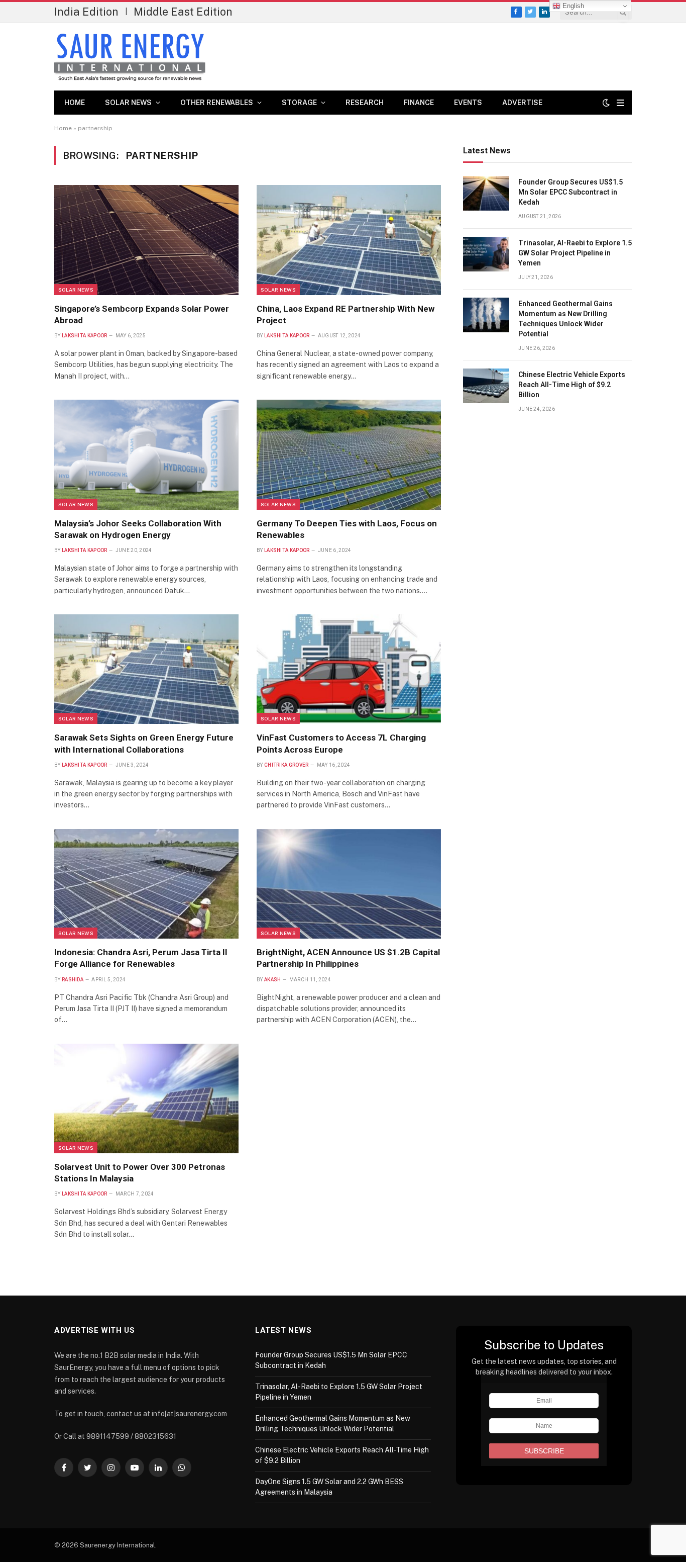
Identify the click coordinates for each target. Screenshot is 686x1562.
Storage (299, 103)
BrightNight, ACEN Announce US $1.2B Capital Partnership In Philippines (348, 958)
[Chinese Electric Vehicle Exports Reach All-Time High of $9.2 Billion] (486, 386)
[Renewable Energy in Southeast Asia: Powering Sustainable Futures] (129, 56)
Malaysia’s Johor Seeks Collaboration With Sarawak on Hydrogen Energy (137, 529)
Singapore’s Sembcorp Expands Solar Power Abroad (141, 314)
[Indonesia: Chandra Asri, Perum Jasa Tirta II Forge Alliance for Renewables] (146, 884)
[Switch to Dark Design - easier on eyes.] (606, 103)
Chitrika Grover (286, 765)
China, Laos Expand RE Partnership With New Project (345, 314)
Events (468, 103)
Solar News (128, 103)
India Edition (86, 11)
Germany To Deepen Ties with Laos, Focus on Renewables (347, 529)
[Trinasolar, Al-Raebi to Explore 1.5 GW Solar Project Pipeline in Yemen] (486, 254)
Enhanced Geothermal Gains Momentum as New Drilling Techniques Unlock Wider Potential (565, 319)
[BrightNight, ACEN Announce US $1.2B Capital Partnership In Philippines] (349, 884)
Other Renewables (216, 103)
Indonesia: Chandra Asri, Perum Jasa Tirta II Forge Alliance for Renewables (140, 958)
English (572, 6)
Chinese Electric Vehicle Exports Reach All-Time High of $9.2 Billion (571, 385)
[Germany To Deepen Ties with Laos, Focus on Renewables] (349, 454)
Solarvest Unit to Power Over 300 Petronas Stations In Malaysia (139, 1172)
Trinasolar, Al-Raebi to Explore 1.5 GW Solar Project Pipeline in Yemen (575, 253)
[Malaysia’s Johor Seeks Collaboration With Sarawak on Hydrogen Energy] (146, 454)
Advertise (522, 103)
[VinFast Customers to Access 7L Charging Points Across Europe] (349, 669)
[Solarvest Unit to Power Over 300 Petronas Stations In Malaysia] (146, 1098)
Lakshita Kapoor (84, 335)
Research (365, 103)
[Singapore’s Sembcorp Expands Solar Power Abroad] (146, 240)
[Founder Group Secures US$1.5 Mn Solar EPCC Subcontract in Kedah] (486, 193)
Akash (272, 979)
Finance (419, 103)
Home (74, 103)
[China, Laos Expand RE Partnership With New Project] (349, 240)
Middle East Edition (183, 11)
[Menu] (620, 102)
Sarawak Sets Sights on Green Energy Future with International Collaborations (144, 743)
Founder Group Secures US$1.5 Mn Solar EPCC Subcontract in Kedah (570, 192)
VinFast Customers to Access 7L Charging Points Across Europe (341, 743)
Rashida (72, 979)
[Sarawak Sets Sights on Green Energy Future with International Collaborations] (146, 669)
